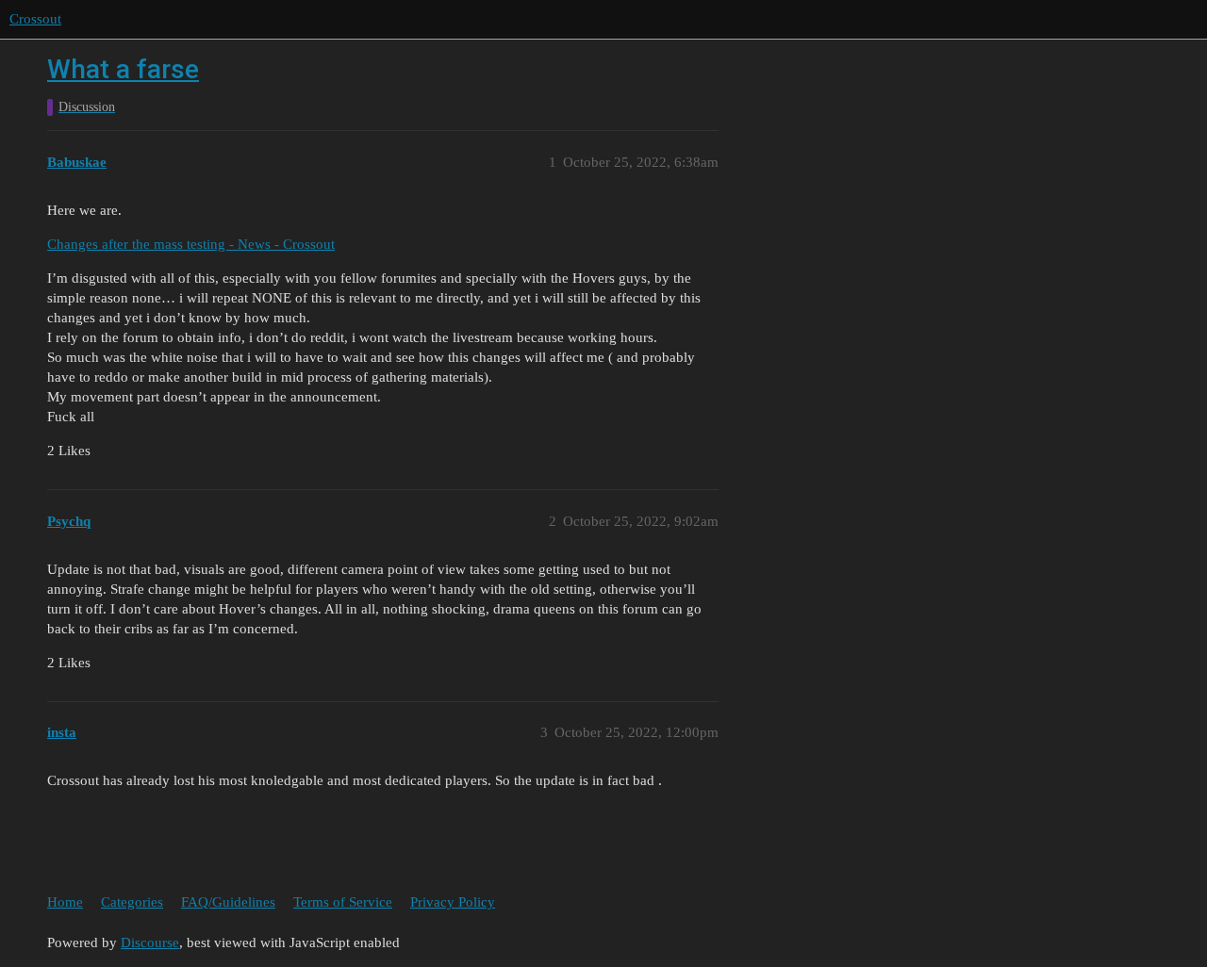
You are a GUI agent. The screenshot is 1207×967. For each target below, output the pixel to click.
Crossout (35, 18)
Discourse (150, 942)
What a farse (123, 69)
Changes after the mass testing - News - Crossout (191, 244)
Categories (132, 902)
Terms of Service (342, 902)
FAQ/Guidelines (228, 902)
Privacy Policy (452, 902)
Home (65, 902)
